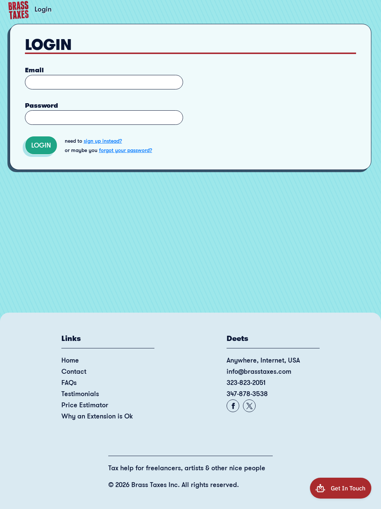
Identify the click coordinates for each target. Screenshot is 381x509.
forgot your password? (125, 150)
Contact (73, 371)
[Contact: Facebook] (233, 406)
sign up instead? (103, 141)
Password (41, 105)
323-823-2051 (246, 383)
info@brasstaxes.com (259, 371)
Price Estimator (84, 405)
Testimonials (80, 394)
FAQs (69, 383)
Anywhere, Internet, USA (263, 360)
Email (34, 70)
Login (41, 145)
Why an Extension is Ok (97, 416)
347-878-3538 (247, 394)
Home (70, 360)
